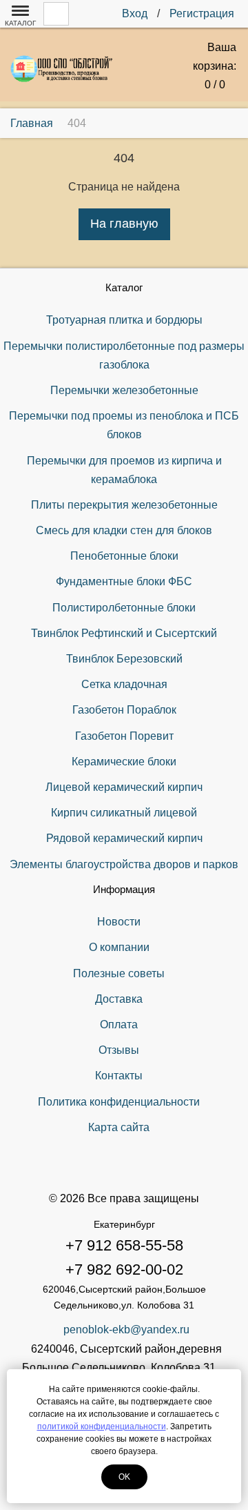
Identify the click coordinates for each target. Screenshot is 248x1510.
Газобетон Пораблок (124, 710)
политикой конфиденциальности (101, 1426)
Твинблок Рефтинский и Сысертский (124, 633)
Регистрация (201, 13)
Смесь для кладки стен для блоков (124, 530)
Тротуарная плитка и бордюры (124, 320)
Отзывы (119, 1050)
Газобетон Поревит (124, 736)
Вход (134, 13)
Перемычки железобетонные (124, 390)
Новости (119, 922)
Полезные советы (119, 973)
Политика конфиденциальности (119, 1102)
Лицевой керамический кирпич (124, 787)
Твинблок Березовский (124, 659)
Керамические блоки (124, 761)
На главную (124, 224)
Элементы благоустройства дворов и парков (124, 864)
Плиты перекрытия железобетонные (124, 505)
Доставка (119, 999)
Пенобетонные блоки (124, 556)
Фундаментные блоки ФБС (124, 581)
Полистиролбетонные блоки (124, 608)
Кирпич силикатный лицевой (124, 812)
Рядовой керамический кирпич (124, 838)
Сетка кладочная (124, 684)
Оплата (119, 1024)
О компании (119, 947)
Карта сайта (118, 1127)
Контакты (119, 1075)
